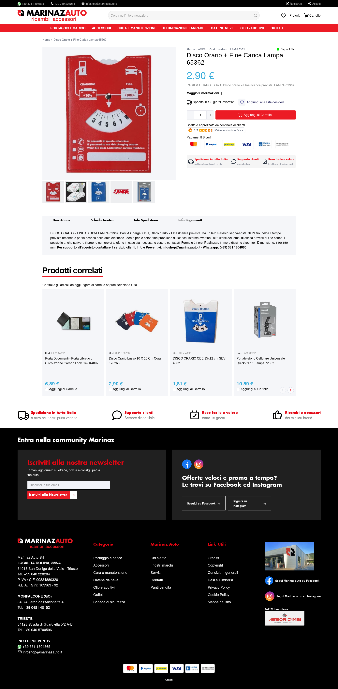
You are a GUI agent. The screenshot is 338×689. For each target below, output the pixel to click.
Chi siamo (158, 557)
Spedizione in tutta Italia (53, 413)
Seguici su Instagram (249, 503)
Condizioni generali (223, 572)
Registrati (296, 4)
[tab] (61, 220)
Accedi (316, 4)
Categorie (103, 544)
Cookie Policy (218, 594)
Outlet (98, 594)
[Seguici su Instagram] (269, 596)
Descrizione (61, 220)
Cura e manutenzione (110, 572)
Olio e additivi (104, 587)
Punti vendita (161, 587)
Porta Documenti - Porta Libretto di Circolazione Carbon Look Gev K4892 (71, 361)
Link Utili (217, 544)
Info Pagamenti (190, 220)
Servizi (156, 572)
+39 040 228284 (64, 4)
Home (46, 39)
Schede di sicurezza (109, 601)
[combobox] (184, 15)
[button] (53, 192)
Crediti (169, 679)
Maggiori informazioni (205, 93)
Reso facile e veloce (220, 413)
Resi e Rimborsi (220, 579)
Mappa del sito (219, 601)
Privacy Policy (219, 587)
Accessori (101, 565)
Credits (213, 557)
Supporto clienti (139, 413)
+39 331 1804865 (33, 4)
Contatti (157, 579)
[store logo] (52, 15)
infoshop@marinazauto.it (101, 4)
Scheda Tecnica (102, 220)
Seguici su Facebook (204, 503)
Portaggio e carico (107, 557)
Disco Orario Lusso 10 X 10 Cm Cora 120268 (135, 361)
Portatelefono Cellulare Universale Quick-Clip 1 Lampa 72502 (261, 361)
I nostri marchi (162, 565)
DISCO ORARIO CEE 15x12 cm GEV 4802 (199, 361)
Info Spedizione (146, 220)
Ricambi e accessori (303, 413)
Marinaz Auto (165, 544)
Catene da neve (105, 579)
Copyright (215, 565)
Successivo (290, 390)
